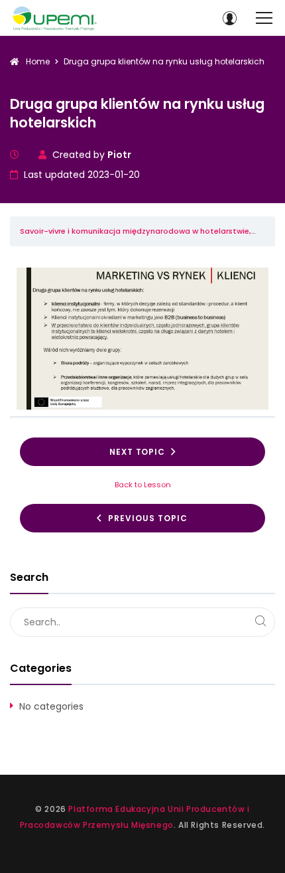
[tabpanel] (142, 338)
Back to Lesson (143, 484)
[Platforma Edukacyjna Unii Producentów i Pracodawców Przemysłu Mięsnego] (54, 18)
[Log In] (229, 18)
